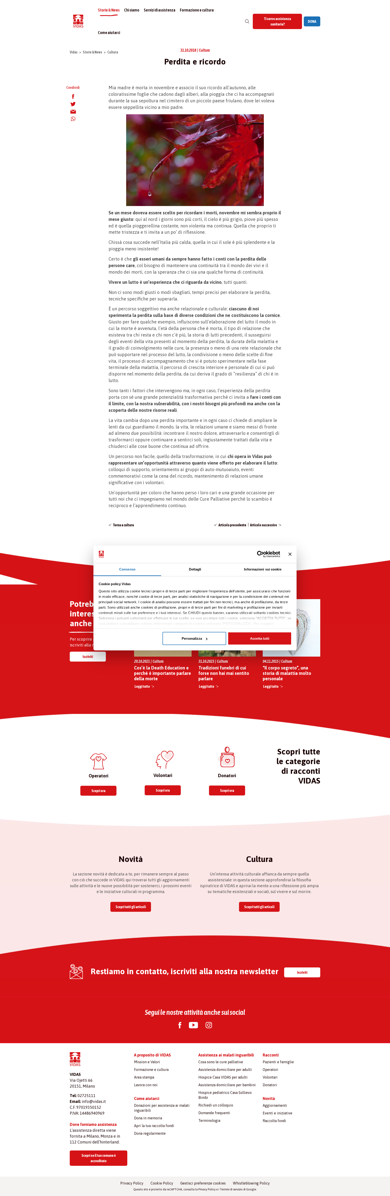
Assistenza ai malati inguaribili (226, 1055)
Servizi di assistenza (159, 10)
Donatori (270, 1085)
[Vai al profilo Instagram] (209, 1025)
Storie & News (109, 10)
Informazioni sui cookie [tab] (262, 569)
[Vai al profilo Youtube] (193, 1025)
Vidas (73, 52)
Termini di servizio (231, 1189)
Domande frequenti (214, 1113)
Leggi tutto (142, 686)
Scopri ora (98, 791)
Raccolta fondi (274, 1121)
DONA (312, 21)
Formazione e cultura (197, 10)
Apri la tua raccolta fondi (154, 1126)
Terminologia (209, 1120)
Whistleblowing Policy (251, 1183)
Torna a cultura (123, 525)
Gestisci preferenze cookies (203, 1183)
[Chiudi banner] (290, 554)
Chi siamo (131, 10)
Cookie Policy (162, 1183)
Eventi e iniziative (277, 1113)
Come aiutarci (109, 32)
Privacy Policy (131, 1183)
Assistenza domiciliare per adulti (225, 1070)
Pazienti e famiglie (278, 1062)
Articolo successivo (263, 525)
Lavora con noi (146, 1085)
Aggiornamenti (275, 1105)
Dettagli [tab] (195, 569)
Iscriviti (88, 657)
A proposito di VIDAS (152, 1055)
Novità (269, 1098)
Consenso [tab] (127, 569)
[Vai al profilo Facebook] (179, 1025)
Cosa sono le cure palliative (220, 1062)
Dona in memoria (148, 1118)
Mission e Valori (147, 1062)
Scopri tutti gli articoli (131, 907)
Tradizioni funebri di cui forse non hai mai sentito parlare (223, 673)
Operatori (270, 1070)
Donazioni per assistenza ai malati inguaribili (162, 1107)
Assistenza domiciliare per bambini (227, 1085)
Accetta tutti (259, 638)
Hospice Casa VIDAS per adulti (223, 1077)
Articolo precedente (232, 525)
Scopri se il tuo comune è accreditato (98, 1158)
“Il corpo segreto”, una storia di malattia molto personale (287, 673)
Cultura (112, 52)
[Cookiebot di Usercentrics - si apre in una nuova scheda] (260, 554)
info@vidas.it (94, 1101)
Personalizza (192, 638)
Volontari (270, 1077)
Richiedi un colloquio (215, 1105)
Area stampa (144, 1077)
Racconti (271, 1055)
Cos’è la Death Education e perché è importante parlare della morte (162, 673)
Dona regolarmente (150, 1133)
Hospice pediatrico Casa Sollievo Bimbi (225, 1095)
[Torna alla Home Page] (78, 21)
